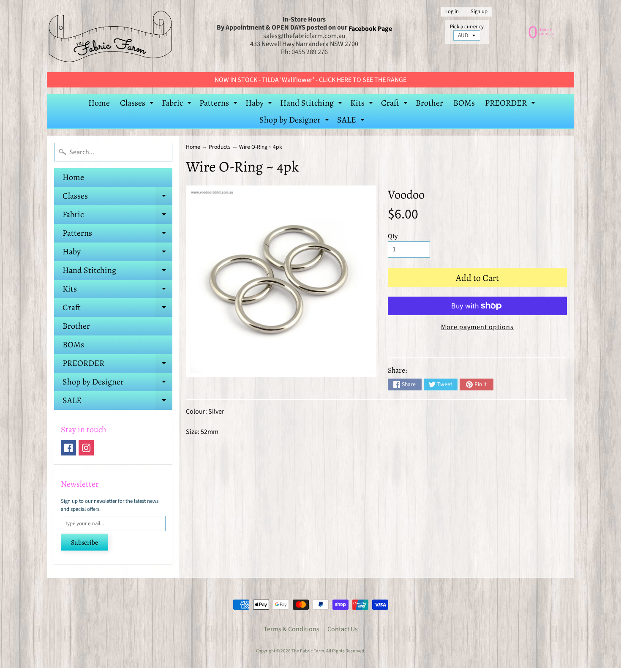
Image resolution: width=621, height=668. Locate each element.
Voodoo (406, 194)
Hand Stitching (312, 104)
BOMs (464, 103)
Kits (362, 104)
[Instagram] (86, 447)
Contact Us (342, 629)
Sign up (479, 11)
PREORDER (511, 104)
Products (220, 147)
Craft (395, 104)
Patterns (219, 104)
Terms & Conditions (291, 629)
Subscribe (84, 542)
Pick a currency (467, 27)
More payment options (477, 327)
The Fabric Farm (307, 651)
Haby (259, 104)
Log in (452, 11)
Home (99, 103)
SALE (352, 121)
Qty (393, 236)
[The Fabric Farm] (110, 36)
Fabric (177, 104)
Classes (138, 104)
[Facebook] (68, 447)
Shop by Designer (295, 121)
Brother (429, 103)
